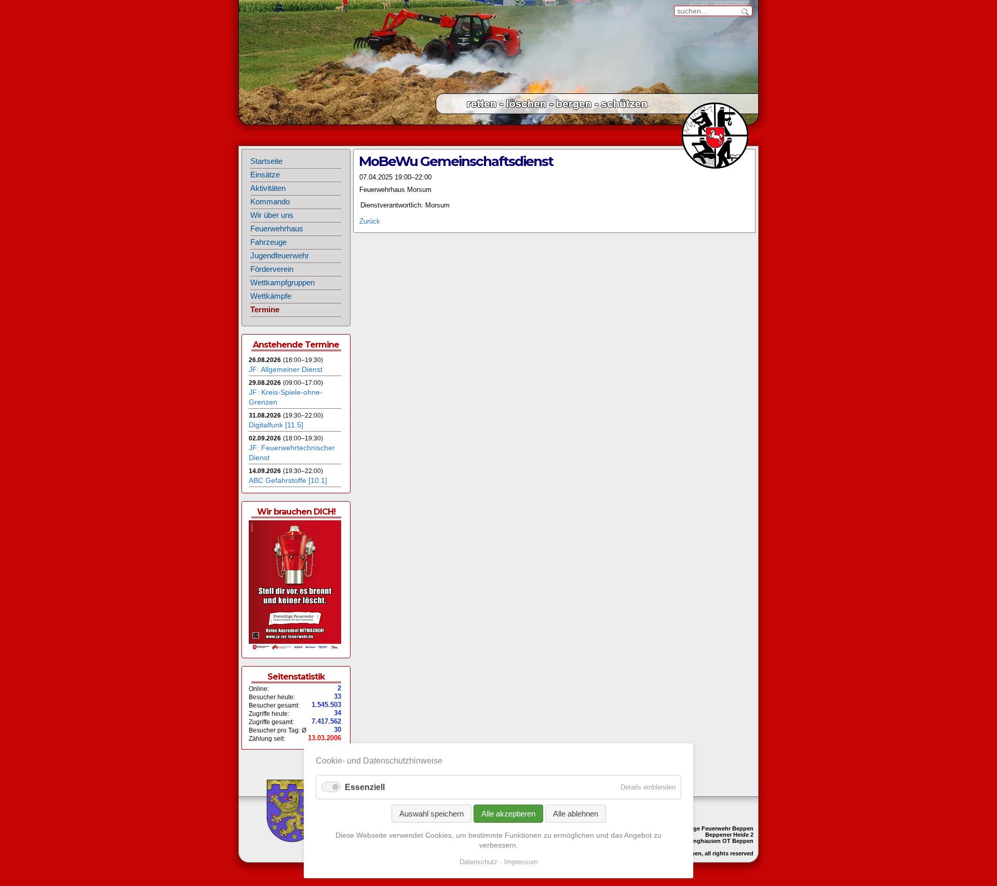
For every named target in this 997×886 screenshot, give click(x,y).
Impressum (521, 862)
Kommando (270, 202)
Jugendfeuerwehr (279, 256)
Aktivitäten (268, 188)
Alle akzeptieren (508, 813)
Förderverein (271, 269)
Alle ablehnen (575, 813)
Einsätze (265, 175)
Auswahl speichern (431, 813)
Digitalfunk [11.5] (276, 425)
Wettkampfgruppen (282, 283)
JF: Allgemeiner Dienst (285, 369)
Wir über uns (271, 215)
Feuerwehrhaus (276, 229)
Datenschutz (478, 862)
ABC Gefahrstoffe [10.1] (288, 480)
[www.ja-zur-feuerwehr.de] (295, 648)
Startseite (266, 161)
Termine (264, 310)
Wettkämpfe (270, 296)
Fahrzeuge (268, 242)
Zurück (369, 221)
